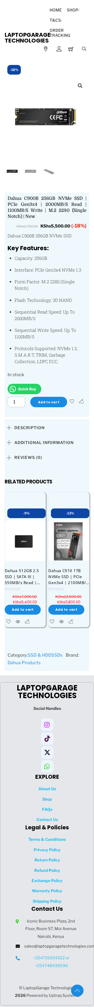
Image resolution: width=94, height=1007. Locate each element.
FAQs (47, 809)
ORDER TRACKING (60, 33)
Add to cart (48, 402)
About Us (47, 788)
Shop (72, 10)
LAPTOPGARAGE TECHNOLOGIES (28, 38)
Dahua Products (24, 662)
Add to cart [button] (23, 609)
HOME (56, 10)
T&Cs (55, 20)
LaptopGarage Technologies (49, 987)
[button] (80, 86)
